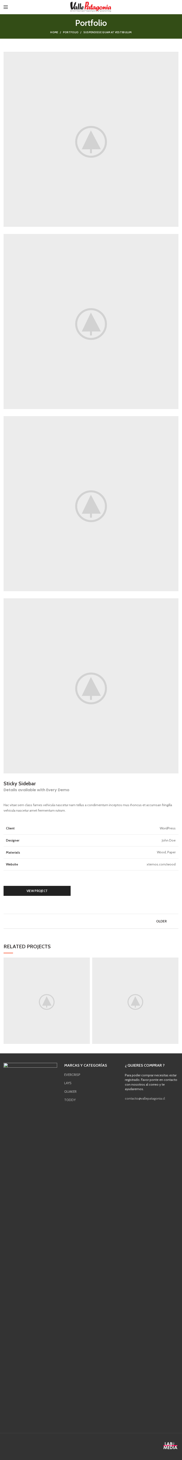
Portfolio (71, 32)
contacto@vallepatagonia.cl (145, 1098)
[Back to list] (91, 921)
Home (54, 32)
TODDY (70, 1100)
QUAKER (70, 1091)
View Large (86, 961)
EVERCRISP (72, 1075)
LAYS (68, 1083)
